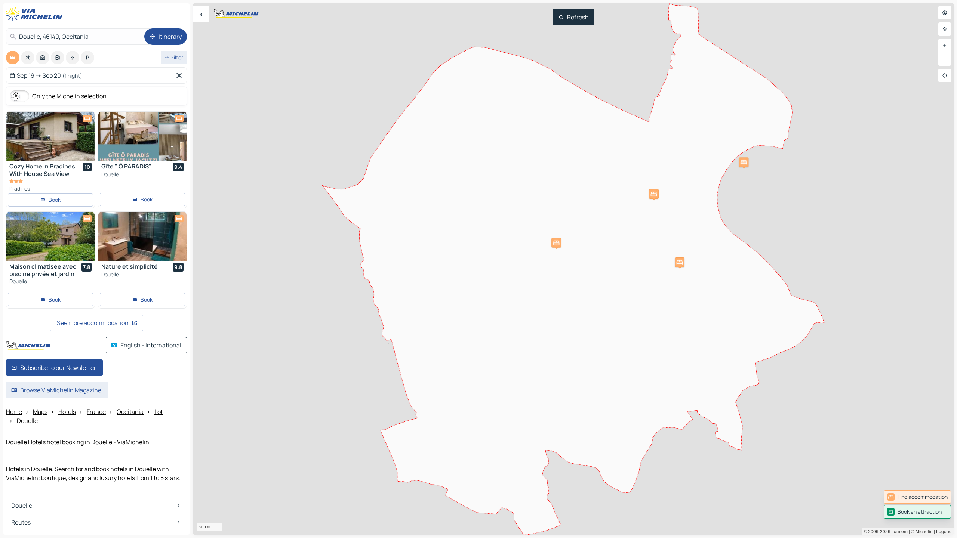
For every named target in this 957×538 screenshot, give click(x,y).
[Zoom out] (944, 59)
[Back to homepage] (36, 14)
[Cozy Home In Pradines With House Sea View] (50, 136)
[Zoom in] (944, 45)
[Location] (944, 75)
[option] (12, 57)
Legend (944, 531)
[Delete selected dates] (181, 75)
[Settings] (944, 29)
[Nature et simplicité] (142, 236)
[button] (743, 162)
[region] (573, 269)
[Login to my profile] (944, 12)
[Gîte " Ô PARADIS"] (142, 136)
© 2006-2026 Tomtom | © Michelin (898, 531)
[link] (917, 497)
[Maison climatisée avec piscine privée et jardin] (50, 236)
